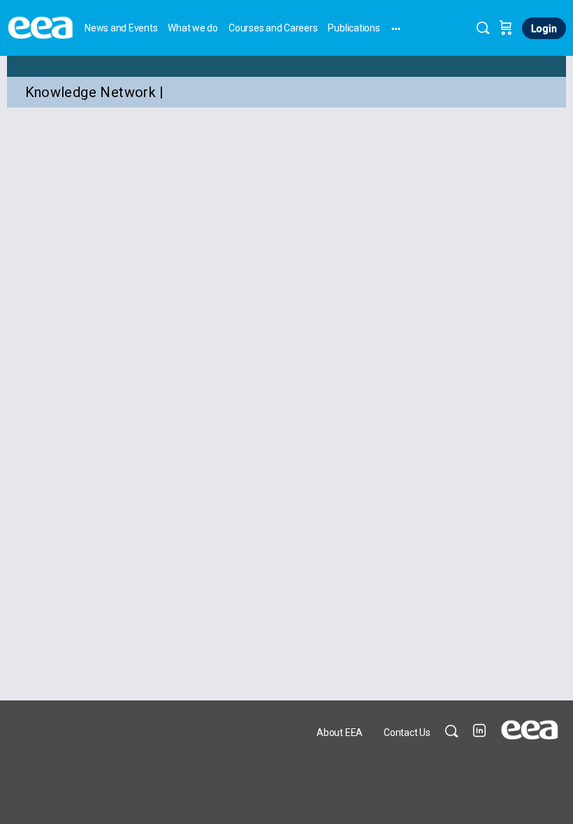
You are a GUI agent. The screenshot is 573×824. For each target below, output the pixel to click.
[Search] (482, 28)
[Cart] (506, 28)
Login (544, 28)
